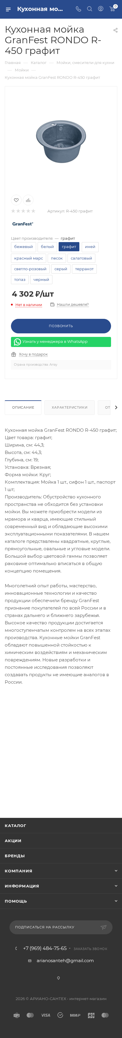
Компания (18, 871)
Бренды (15, 855)
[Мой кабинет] (100, 9)
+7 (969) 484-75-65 (45, 948)
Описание (23, 407)
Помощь (16, 901)
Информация (22, 886)
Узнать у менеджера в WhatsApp (55, 341)
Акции (13, 840)
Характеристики (69, 407)
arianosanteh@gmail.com (65, 960)
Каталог (15, 825)
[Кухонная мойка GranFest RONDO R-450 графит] (61, 139)
